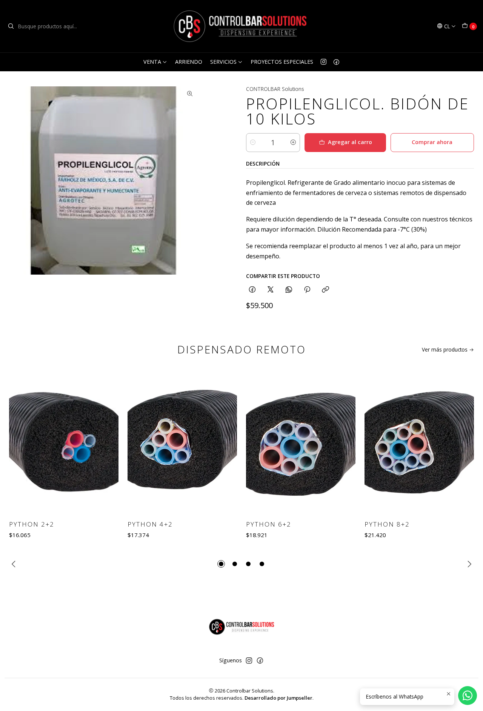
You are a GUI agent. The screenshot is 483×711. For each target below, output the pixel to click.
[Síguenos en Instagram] (323, 61)
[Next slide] (468, 563)
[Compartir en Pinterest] (307, 289)
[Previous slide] (14, 563)
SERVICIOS (223, 61)
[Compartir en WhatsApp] (289, 289)
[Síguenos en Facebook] (336, 61)
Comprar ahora (432, 142)
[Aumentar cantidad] (293, 143)
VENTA (152, 61)
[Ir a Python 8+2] (419, 441)
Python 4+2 (150, 524)
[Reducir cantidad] (252, 143)
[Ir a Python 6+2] (300, 441)
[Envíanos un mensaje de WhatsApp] (467, 695)
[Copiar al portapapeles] (325, 289)
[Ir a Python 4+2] (182, 441)
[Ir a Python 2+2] (63, 441)
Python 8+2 (387, 524)
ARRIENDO (188, 61)
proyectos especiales (282, 61)
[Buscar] (11, 26)
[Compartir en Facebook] (252, 289)
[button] (221, 563)
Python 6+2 (268, 524)
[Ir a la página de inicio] (241, 26)
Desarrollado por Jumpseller (278, 697)
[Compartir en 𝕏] (270, 289)
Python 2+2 (31, 524)
